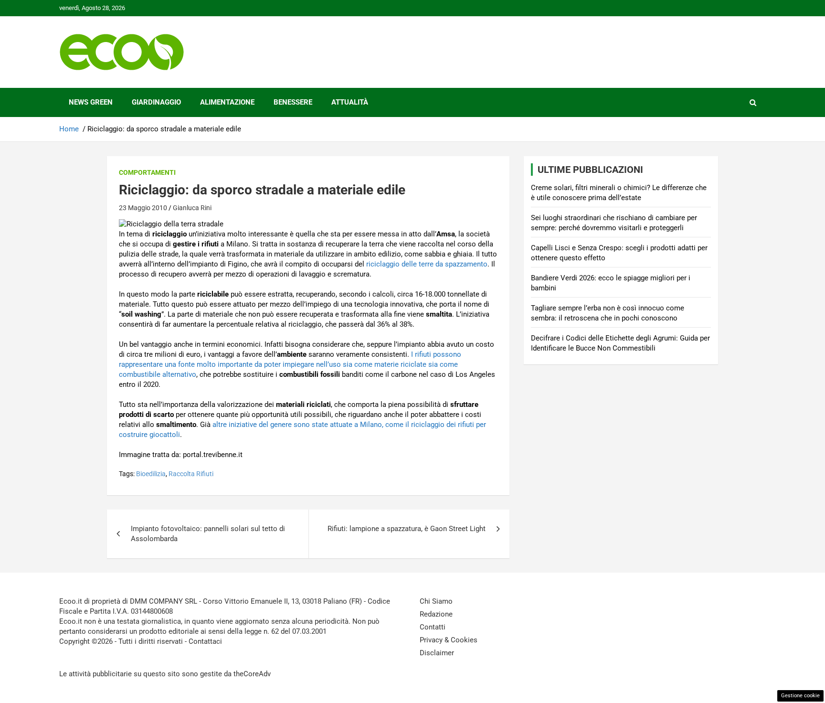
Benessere (293, 102)
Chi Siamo (436, 601)
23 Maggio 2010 (143, 208)
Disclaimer (437, 653)
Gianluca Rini (192, 208)
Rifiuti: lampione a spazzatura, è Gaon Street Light (407, 528)
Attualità (349, 102)
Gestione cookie (800, 695)
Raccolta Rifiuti (191, 474)
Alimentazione (227, 102)
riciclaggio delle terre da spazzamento (426, 264)
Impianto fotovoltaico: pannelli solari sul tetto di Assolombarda (208, 533)
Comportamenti (147, 172)
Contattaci (205, 641)
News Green (91, 102)
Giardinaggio (156, 102)
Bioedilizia (151, 474)
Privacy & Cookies (448, 640)
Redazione (436, 614)
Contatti (432, 627)
